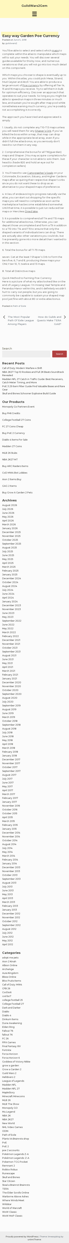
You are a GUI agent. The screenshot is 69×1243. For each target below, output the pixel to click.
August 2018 (9, 728)
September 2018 (11, 724)
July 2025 (7, 551)
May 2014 (7, 852)
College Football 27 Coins (16, 419)
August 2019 (9, 709)
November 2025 (11, 536)
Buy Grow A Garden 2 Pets (17, 492)
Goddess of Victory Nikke (16, 1061)
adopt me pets (10, 957)
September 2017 (11, 771)
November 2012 (11, 917)
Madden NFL (9, 1084)
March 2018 (8, 748)
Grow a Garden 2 (11, 1069)
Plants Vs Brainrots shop (15, 1138)
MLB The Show (10, 1104)
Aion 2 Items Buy (11, 479)
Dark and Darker (11, 1007)
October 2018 (9, 721)
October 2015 (9, 813)
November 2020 (11, 686)
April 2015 (7, 817)
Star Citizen (8, 1181)
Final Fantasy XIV (11, 1046)
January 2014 (9, 863)
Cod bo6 (6, 992)
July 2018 (7, 732)
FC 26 (5, 1038)
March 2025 (9, 566)
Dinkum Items (10, 1019)
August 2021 (9, 655)
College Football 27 (13, 1003)
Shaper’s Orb (43, 130)
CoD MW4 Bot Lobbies (14, 472)
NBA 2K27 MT (10, 459)
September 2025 (11, 543)
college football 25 (12, 1000)
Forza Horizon (10, 1054)
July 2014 (7, 848)
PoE (4, 1142)
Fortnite (6, 1050)
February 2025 (10, 570)
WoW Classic (9, 1212)
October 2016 (9, 809)
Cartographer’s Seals (40, 172)
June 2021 (8, 659)
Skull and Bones (11, 1177)
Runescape (8, 1173)
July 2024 (7, 590)
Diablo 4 (6, 1015)
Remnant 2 (8, 1165)
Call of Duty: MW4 (12, 984)
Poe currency (30, 85)
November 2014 (11, 836)
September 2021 (11, 651)
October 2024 (10, 582)
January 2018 (9, 755)
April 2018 (7, 744)
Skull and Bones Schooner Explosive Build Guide (29, 393)
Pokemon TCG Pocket (15, 1161)
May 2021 (7, 663)
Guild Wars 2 (9, 1073)
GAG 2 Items (9, 486)
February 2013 (10, 906)
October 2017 (9, 767)
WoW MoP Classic (12, 1215)
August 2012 (9, 929)
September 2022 (11, 620)
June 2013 (8, 890)
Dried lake (31, 211)
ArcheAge (8, 969)
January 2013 (9, 909)
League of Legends (13, 1081)
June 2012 (8, 936)
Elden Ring (8, 1027)
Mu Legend (8, 1111)
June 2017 (8, 782)
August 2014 (9, 844)
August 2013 (9, 882)
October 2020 (10, 690)
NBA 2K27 (8, 1119)
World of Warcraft (12, 1208)
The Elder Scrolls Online (15, 1192)
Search (7, 348)
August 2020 (9, 697)
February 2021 (10, 674)
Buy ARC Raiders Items (15, 466)
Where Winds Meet (13, 1200)
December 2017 (11, 759)
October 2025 (10, 539)
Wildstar (7, 1204)
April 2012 (7, 944)
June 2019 (8, 713)
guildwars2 (11, 43)
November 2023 (11, 609)
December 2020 (11, 682)
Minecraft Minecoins (13, 1096)
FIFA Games (9, 1042)
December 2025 (11, 532)
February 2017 (10, 798)
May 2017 (7, 786)
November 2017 (11, 763)
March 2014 (8, 855)
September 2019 (11, 705)
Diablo (5, 1011)
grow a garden (10, 1065)
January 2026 (9, 528)
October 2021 (9, 647)
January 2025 (9, 574)
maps (55, 50)
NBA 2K (6, 1115)
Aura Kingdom (10, 973)
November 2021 (11, 644)
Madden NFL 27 (11, 1088)
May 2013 (7, 894)
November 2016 (11, 805)
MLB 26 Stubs (9, 453)
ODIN (5, 1131)
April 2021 (7, 667)
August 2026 (9, 505)
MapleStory (8, 1092)
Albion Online (9, 965)
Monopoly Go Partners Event (18, 406)
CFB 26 (6, 988)
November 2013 (11, 871)
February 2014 (10, 859)
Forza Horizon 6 (11, 1057)
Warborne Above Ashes (15, 1196)
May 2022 (7, 628)
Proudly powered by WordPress (22, 1236)
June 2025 (8, 555)
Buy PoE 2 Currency (13, 433)
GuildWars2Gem (34, 6)
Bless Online (9, 977)
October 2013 (9, 875)
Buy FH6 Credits (11, 413)
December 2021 (11, 640)
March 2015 (8, 821)
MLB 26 (6, 1100)
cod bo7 (6, 996)
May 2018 (7, 740)
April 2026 (8, 520)
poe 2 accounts (10, 1150)
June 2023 (8, 613)
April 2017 (7, 790)
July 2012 (7, 932)
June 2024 (8, 593)
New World (8, 1123)
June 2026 (8, 513)
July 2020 (7, 701)
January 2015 (9, 828)
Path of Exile (19, 306)
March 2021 (8, 670)
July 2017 (7, 778)
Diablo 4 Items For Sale (15, 439)
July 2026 (7, 509)
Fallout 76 (7, 1030)
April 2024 (8, 597)
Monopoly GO (10, 1107)
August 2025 (9, 547)
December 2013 (11, 867)
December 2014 (11, 832)
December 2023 (11, 605)
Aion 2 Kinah (9, 961)
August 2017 (9, 775)
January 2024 (10, 601)
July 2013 (7, 886)
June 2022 (8, 624)
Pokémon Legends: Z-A (15, 1158)
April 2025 (8, 563)
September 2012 (11, 925)
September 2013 (11, 879)
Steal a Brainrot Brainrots (16, 1185)
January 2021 (9, 678)
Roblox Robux (10, 1169)
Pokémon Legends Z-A (15, 1154)
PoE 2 (5, 1146)
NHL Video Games (12, 1127)
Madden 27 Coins (12, 446)
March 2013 (8, 902)
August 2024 (9, 586)
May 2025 (7, 559)
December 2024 (11, 578)
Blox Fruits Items (11, 980)
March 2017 (8, 794)
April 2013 (7, 898)
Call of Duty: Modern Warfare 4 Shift (22, 368)
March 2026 (9, 524)
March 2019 (8, 717)
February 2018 (10, 751)
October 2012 (9, 921)
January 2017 (9, 801)
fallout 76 (7, 1034)
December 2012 (11, 913)
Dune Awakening (12, 1023)
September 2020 (12, 694)
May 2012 (7, 940)
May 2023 (7, 617)
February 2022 (10, 636)
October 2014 (9, 840)
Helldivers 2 (8, 1077)
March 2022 (9, 632)
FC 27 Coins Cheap (12, 426)
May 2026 (7, 516)
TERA (5, 1188)
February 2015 (10, 825)
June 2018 (8, 736)
